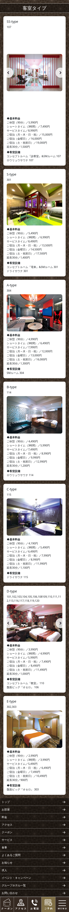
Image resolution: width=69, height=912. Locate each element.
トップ (6, 802)
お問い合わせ (10, 893)
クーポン (7, 832)
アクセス (7, 824)
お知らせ (7, 862)
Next (61, 73)
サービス (7, 840)
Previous (8, 73)
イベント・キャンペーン (16, 878)
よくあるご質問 (11, 855)
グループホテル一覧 (14, 885)
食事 (4, 847)
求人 (4, 870)
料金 (4, 817)
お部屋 (6, 809)
